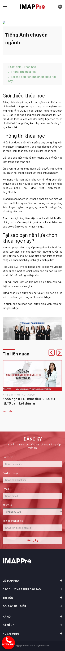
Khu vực (7, 505)
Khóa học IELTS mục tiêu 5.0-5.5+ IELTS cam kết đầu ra (29, 401)
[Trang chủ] (32, 7)
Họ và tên (8, 457)
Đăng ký (32, 540)
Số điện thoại (10, 473)
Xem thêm (8, 411)
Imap (31, 646)
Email (6, 489)
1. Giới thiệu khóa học (22, 67)
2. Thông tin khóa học (22, 71)
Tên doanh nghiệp (13, 520)
